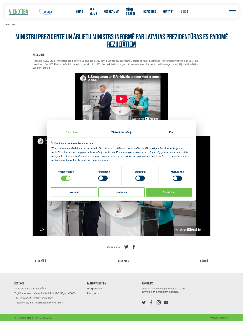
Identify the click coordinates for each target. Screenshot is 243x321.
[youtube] (166, 302)
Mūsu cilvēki (130, 12)
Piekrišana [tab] (72, 132)
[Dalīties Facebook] (134, 246)
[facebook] (151, 302)
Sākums (7, 25)
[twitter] (143, 302)
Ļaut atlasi (121, 192)
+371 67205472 (22, 297)
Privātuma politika (218, 317)
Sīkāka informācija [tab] (121, 132)
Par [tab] (171, 132)
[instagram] (158, 302)
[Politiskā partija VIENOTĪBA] (18, 12)
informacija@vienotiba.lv (49, 302)
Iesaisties (149, 12)
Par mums (93, 12)
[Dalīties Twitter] (126, 246)
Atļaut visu (169, 192)
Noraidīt (74, 192)
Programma (111, 12)
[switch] (103, 178)
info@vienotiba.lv (43, 297)
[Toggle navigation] (232, 11)
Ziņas (79, 12)
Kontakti (168, 12)
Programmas (94, 288)
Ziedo (184, 12)
